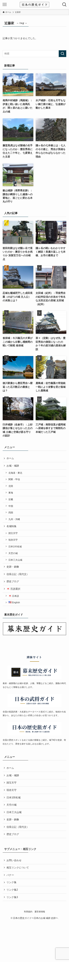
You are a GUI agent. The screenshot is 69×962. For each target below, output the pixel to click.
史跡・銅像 (13, 566)
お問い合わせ (14, 860)
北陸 (10, 486)
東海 (10, 492)
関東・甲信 (14, 479)
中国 (10, 506)
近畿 (10, 499)
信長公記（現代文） (18, 574)
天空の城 (13, 553)
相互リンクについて (18, 867)
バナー (10, 875)
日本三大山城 (15, 560)
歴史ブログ (13, 581)
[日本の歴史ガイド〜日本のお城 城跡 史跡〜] (34, 4)
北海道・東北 (15, 473)
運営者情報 (39, 911)
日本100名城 (15, 546)
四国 (10, 512)
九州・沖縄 (14, 519)
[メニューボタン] (4, 4)
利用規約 (28, 911)
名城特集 (11, 526)
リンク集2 (12, 889)
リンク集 (11, 882)
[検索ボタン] (64, 4)
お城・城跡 (13, 465)
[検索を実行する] (62, 53)
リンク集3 (12, 897)
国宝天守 (13, 533)
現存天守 (13, 540)
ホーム (10, 458)
